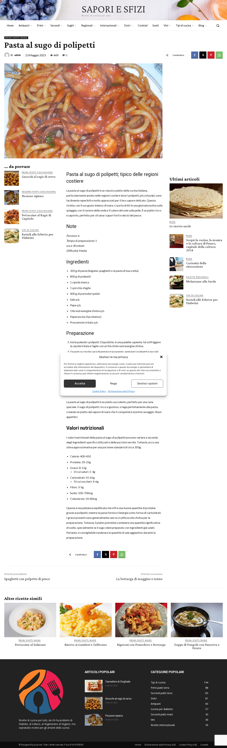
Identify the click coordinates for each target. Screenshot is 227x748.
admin (17, 55)
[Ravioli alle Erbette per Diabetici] (11, 236)
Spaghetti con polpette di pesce (27, 579)
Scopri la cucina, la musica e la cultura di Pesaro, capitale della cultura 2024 (204, 245)
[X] (202, 55)
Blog (173, 222)
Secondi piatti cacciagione (39, 192)
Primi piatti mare (16, 38)
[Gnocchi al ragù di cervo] (11, 178)
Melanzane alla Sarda (201, 281)
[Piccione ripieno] (11, 197)
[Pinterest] (211, 55)
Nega (113, 383)
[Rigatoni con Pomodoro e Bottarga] (141, 620)
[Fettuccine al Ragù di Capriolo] (11, 216)
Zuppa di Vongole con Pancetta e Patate (197, 646)
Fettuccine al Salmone (30, 644)
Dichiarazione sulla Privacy (121, 391)
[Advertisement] (196, 116)
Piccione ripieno (33, 196)
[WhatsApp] (219, 55)
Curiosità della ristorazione (196, 264)
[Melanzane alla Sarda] (176, 282)
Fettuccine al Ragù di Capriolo (36, 216)
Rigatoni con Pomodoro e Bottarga (141, 644)
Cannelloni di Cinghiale (117, 681)
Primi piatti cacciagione (37, 172)
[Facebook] (194, 55)
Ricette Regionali (197, 277)
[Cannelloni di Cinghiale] (94, 686)
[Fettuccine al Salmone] (30, 620)
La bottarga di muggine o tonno (139, 579)
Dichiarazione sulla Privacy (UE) (160, 744)
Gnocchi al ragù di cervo (39, 176)
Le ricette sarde (180, 226)
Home (138, 744)
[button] (161, 357)
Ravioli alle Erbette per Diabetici (37, 236)
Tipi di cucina (30, 230)
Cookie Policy (99, 391)
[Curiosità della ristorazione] (176, 264)
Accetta (80, 383)
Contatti (204, 744)
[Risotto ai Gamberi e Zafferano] (86, 620)
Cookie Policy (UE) (188, 744)
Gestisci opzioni (147, 383)
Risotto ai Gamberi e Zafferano (86, 644)
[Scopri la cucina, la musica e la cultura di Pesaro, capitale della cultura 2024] (176, 241)
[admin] (7, 55)
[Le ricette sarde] (196, 201)
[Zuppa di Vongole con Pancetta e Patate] (197, 620)
